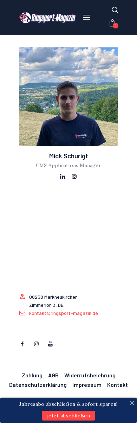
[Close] (131, 403)
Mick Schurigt (68, 156)
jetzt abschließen (68, 415)
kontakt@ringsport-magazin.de (63, 313)
